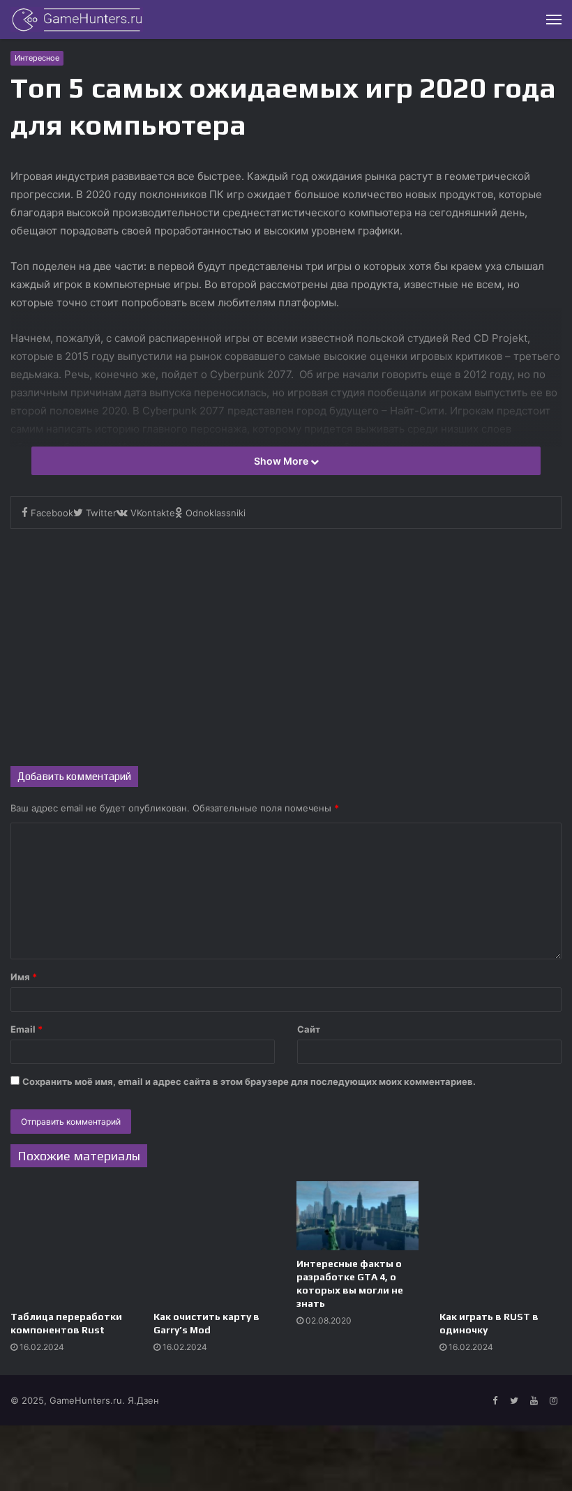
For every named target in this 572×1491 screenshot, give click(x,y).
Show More (282, 461)
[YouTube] (533, 1401)
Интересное (37, 58)
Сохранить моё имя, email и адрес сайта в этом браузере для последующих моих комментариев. (249, 1081)
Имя (23, 976)
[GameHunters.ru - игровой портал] (76, 19)
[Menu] (554, 19)
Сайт (308, 1029)
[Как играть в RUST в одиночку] (500, 1242)
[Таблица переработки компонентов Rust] (71, 1242)
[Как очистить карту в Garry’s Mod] (214, 1242)
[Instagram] (553, 1401)
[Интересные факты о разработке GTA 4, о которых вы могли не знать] (357, 1215)
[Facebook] (494, 1401)
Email (26, 1029)
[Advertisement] (286, 647)
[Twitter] (514, 1401)
